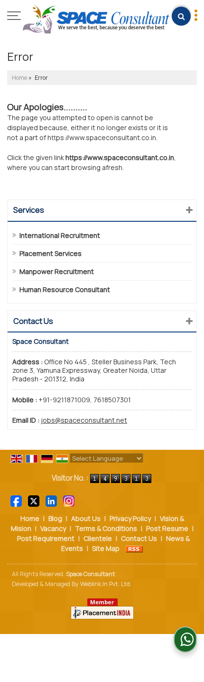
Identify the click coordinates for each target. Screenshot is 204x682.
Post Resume (167, 528)
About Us (86, 518)
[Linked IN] (51, 500)
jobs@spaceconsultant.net (84, 420)
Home (19, 78)
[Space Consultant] (96, 19)
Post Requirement (45, 538)
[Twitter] (33, 500)
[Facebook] (16, 500)
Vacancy (53, 528)
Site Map (106, 548)
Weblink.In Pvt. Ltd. (105, 584)
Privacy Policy (130, 518)
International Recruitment (59, 235)
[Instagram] (68, 500)
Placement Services (50, 253)
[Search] (181, 16)
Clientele (97, 538)
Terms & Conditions (106, 528)
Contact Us (139, 538)
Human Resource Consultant (64, 289)
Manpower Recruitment (56, 271)
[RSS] (134, 548)
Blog (55, 518)
